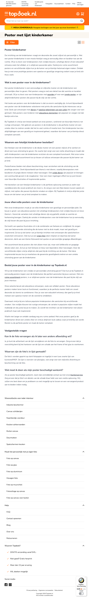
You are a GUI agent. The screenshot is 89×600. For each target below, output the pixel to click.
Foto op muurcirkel (14, 484)
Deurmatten (11, 437)
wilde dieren (57, 172)
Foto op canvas (12, 458)
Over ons (10, 531)
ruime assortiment (12, 277)
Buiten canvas (12, 431)
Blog (8, 525)
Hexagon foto (12, 478)
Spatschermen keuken (15, 444)
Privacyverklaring (32, 590)
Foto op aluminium (14, 471)
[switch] (81, 593)
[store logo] (22, 13)
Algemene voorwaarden (45, 590)
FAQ (8, 512)
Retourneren (11, 538)
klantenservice (76, 375)
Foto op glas (11, 465)
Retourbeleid (59, 590)
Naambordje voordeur (15, 418)
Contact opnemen (13, 518)
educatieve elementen (48, 113)
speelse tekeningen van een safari (53, 109)
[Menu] (85, 577)
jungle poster (70, 94)
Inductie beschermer (15, 405)
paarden (51, 94)
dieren (34, 109)
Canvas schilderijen (14, 411)
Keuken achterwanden (15, 424)
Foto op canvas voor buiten (17, 498)
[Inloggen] (78, 14)
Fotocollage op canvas (15, 491)
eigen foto (41, 236)
